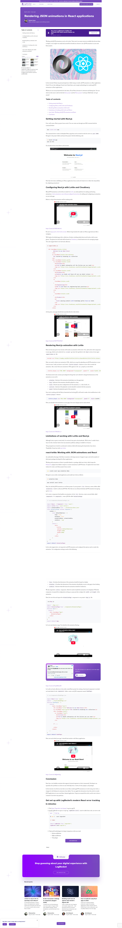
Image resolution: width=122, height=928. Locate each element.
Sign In (98, 4)
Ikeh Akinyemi (69, 913)
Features (41, 4)
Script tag (56, 813)
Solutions (50, 4)
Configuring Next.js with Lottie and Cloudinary (30, 37)
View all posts (61, 923)
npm (51, 813)
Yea (4, 924)
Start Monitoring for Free (86, 4)
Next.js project (78, 93)
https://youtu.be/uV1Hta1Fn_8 (53, 431)
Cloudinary (74, 239)
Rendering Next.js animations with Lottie (59, 108)
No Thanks (12, 924)
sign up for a (54, 232)
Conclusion (24, 54)
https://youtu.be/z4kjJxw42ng (53, 774)
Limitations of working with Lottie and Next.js (29, 46)
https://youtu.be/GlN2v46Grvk (54, 228)
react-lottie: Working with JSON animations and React (29, 50)
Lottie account (62, 232)
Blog (34, 4)
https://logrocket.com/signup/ (59, 808)
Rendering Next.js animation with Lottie (29, 41)
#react (47, 847)
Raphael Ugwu (32, 20)
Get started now (73, 840)
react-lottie (63, 448)
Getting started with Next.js (28, 32)
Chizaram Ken (32, 913)
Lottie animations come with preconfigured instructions (66, 194)
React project (68, 93)
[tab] (51, 813)
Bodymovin (49, 464)
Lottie (72, 192)
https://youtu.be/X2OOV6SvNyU (54, 341)
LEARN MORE (24, 73)
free (58, 232)
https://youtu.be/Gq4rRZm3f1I (53, 686)
